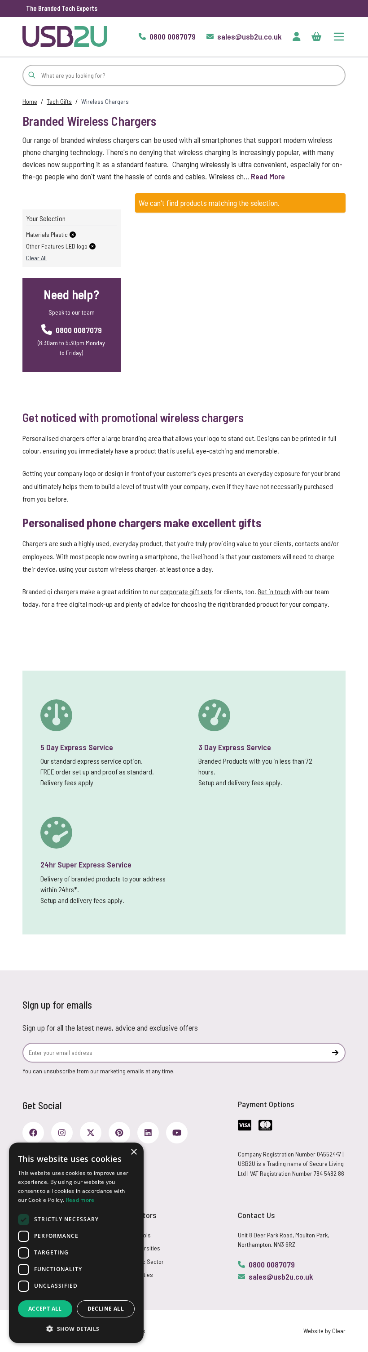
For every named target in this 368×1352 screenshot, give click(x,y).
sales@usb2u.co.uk (281, 1276)
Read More (268, 176)
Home (29, 101)
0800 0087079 (272, 1264)
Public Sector (147, 1261)
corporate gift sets (186, 591)
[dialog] (76, 1243)
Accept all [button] (45, 1308)
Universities (145, 1248)
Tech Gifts (59, 101)
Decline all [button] (106, 1308)
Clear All (36, 258)
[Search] (31, 75)
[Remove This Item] (73, 234)
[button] (76, 1328)
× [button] (133, 1152)
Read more (80, 1200)
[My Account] (297, 36)
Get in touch (274, 591)
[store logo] (64, 36)
